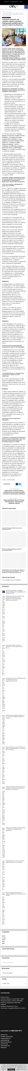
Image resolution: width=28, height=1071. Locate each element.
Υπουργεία (8, 17)
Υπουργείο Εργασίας (11, 479)
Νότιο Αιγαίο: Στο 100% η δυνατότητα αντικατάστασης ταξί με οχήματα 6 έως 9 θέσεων (14, 646)
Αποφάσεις (4, 17)
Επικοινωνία (6, 1)
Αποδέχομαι (11, 1069)
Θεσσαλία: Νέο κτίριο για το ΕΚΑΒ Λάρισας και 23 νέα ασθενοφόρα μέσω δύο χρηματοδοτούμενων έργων (16, 679)
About (21, 1)
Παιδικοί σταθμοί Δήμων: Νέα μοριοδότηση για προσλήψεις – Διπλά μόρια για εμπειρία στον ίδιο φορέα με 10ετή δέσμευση (15, 788)
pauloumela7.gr (5, 1042)
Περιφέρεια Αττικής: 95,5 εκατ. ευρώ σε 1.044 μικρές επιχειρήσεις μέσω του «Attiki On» (15, 861)
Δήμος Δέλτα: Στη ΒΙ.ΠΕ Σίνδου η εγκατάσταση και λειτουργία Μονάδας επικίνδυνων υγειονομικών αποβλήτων (14, 492)
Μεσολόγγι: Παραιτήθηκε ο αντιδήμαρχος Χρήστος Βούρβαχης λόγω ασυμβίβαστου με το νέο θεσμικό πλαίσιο (16, 592)
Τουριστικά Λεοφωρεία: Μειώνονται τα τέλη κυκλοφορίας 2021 (12, 528)
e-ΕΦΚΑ (4, 479)
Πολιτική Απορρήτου (14, 1)
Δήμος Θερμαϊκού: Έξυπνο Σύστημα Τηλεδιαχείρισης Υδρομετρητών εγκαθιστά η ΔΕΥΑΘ (14, 501)
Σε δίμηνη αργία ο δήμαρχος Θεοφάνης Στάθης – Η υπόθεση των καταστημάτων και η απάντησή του (15, 829)
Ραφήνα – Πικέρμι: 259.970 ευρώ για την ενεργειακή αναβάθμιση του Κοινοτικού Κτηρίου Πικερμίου (16, 894)
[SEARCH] (24, 962)
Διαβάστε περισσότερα (21, 1069)
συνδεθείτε (18, 580)
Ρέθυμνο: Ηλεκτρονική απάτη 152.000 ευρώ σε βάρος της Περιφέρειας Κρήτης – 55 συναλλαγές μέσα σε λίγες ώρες (16, 748)
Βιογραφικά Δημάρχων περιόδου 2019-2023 (11, 1000)
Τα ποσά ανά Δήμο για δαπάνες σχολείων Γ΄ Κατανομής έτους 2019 (12, 549)
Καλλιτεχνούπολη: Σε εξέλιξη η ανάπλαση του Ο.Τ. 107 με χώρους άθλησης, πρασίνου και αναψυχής (15, 717)
